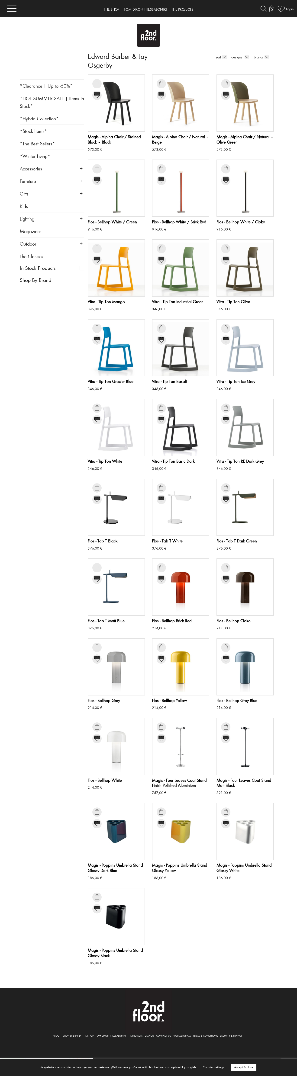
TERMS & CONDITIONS (205, 1035)
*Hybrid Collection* (39, 118)
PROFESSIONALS (182, 1035)
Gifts (24, 193)
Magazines (31, 231)
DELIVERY (149, 1035)
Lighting (27, 218)
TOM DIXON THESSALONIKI (145, 9)
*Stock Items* (33, 131)
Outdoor (28, 243)
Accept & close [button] (243, 1067)
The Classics (31, 256)
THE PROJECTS (182, 9)
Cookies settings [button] (213, 1067)
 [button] (97, 83)
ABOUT (57, 1035)
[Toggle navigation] (11, 8)
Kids (24, 206)
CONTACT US (163, 1035)
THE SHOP (111, 9)
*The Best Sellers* (37, 143)
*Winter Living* (35, 156)
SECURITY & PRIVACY (231, 1035)
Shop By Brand (35, 279)
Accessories (31, 168)
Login (290, 8)
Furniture (28, 181)
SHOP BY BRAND (72, 1035)
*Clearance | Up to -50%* (46, 86)
